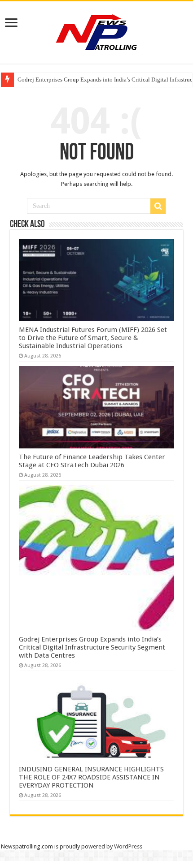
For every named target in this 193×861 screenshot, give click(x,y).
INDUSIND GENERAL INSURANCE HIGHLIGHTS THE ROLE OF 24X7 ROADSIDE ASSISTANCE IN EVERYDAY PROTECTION (91, 777)
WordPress (128, 846)
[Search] (158, 206)
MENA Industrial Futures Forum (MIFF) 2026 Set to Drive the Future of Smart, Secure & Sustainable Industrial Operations (93, 338)
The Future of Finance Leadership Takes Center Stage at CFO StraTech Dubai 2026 (92, 461)
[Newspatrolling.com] (96, 31)
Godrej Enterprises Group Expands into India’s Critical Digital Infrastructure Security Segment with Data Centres (92, 647)
